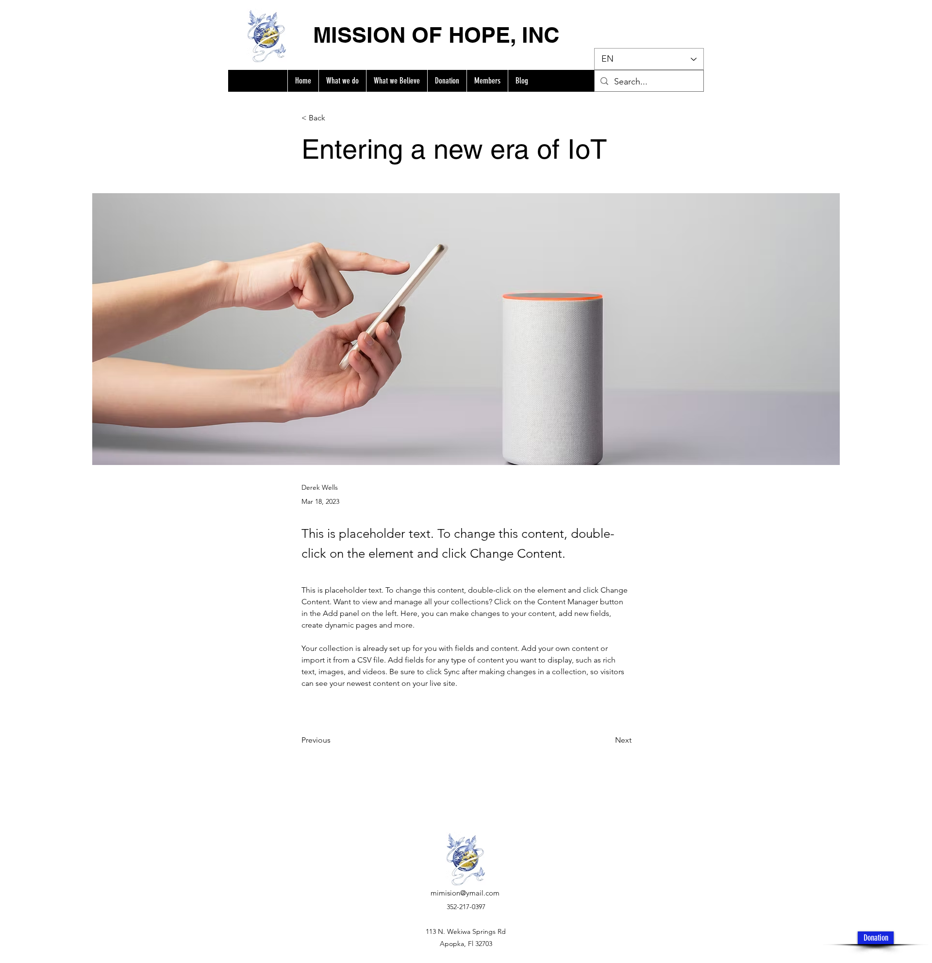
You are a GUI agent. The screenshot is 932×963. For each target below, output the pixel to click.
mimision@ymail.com (465, 892)
